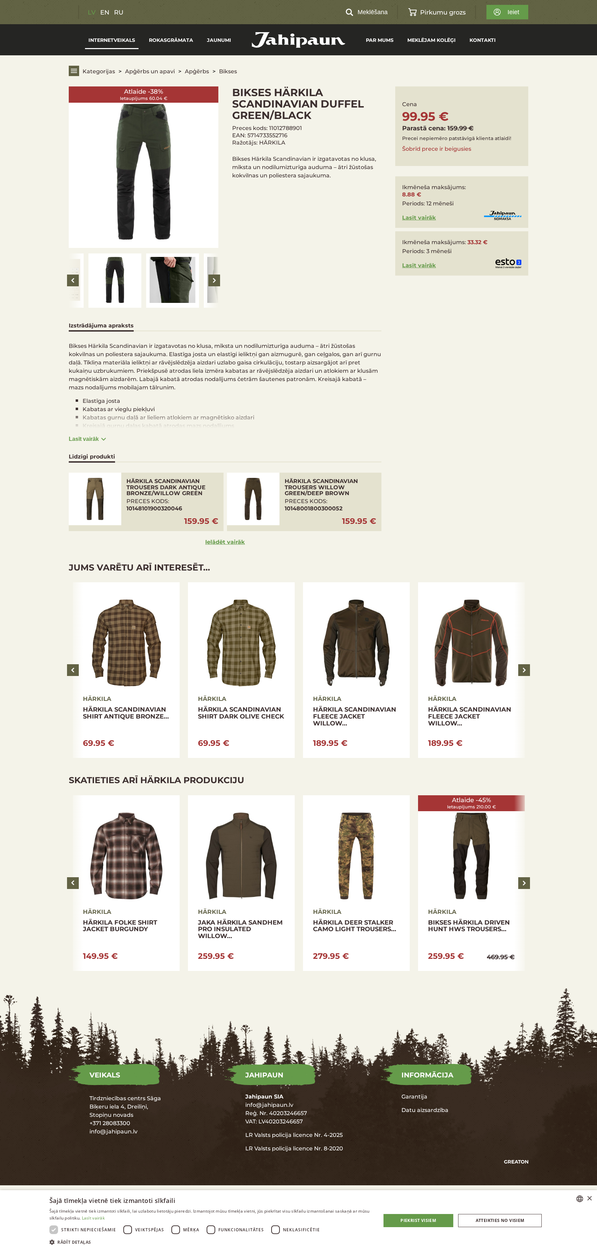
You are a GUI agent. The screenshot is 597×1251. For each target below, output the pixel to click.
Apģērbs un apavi (150, 71)
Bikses (228, 71)
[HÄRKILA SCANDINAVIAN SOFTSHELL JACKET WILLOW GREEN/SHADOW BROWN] (126, 670)
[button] (210, 1242)
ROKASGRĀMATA (171, 40)
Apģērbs (197, 71)
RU (118, 12)
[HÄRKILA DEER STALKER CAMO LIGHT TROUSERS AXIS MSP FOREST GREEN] (126, 883)
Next (214, 280)
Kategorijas (99, 71)
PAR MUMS (380, 40)
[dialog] (298, 1220)
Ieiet (513, 12)
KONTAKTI (483, 40)
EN (105, 12)
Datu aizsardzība (424, 1109)
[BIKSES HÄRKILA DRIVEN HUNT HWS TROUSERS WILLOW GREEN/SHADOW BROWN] (241, 883)
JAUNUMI (219, 40)
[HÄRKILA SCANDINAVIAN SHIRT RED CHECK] (241, 670)
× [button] (589, 1198)
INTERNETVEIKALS (111, 40)
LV (92, 12)
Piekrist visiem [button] (418, 1220)
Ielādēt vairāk (225, 541)
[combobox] (579, 1198)
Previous (73, 280)
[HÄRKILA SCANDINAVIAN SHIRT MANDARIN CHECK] (356, 670)
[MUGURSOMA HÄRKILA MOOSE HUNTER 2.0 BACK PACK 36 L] (356, 883)
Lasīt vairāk (84, 439)
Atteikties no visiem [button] (500, 1220)
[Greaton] (516, 1162)
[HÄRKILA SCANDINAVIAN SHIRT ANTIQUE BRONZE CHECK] (471, 670)
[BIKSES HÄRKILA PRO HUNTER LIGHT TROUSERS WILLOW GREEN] (471, 883)
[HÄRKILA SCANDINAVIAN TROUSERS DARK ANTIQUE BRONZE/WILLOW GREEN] (146, 501)
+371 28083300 (109, 1123)
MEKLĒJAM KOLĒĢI (431, 40)
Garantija (414, 1096)
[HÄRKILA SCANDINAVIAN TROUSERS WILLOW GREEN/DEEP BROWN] (304, 501)
